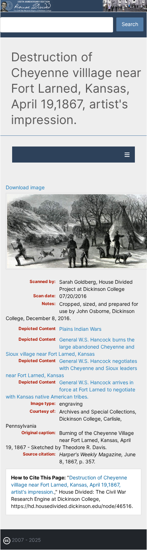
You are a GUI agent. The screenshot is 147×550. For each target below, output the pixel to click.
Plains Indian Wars (80, 329)
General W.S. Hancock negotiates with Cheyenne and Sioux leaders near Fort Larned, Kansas (71, 368)
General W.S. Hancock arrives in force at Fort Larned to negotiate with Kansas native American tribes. (70, 389)
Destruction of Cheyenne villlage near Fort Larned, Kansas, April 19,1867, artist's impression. (69, 484)
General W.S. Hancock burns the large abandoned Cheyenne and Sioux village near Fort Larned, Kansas (70, 346)
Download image (25, 187)
